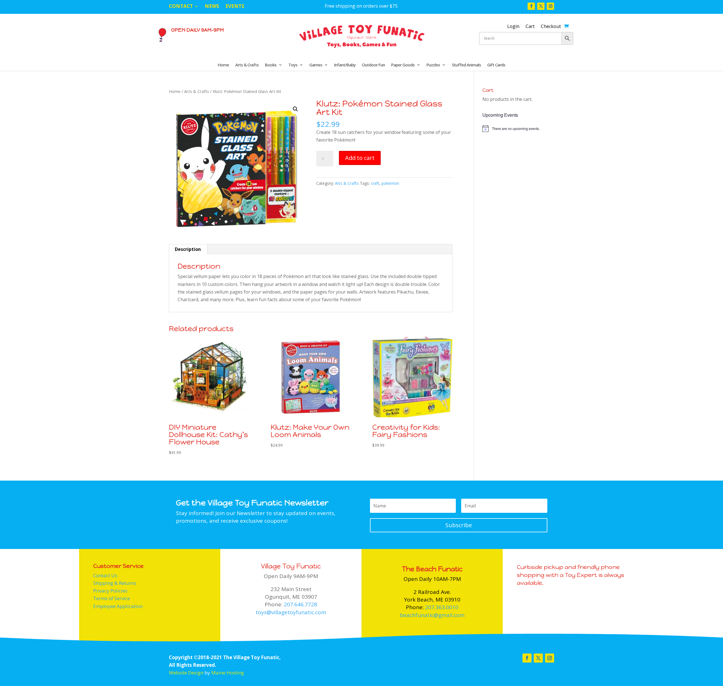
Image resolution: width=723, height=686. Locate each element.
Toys (292, 65)
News (212, 6)
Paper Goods (403, 65)
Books (270, 65)
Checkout (551, 26)
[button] (295, 109)
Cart (530, 26)
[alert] (518, 128)
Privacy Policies (110, 590)
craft (375, 183)
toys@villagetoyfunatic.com (291, 612)
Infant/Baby (345, 65)
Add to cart (359, 158)
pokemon (390, 183)
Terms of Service (111, 598)
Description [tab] (188, 249)
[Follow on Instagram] (550, 6)
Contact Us (105, 575)
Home (223, 65)
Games (315, 65)
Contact (181, 6)
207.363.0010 (441, 607)
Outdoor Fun (373, 65)
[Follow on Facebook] (531, 6)
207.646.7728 (300, 604)
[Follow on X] (541, 6)
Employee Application (118, 606)
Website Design (186, 672)
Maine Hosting (227, 672)
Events (234, 6)
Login (513, 26)
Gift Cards (496, 65)
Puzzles (433, 65)
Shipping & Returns (114, 583)
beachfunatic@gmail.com (432, 615)
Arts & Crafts (247, 65)
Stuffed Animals (466, 65)
